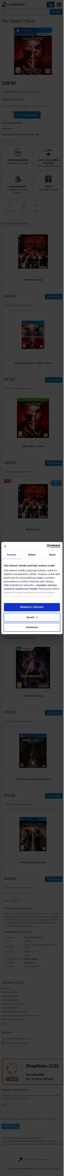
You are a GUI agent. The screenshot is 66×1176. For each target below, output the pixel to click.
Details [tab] (32, 554)
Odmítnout (32, 627)
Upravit (30, 617)
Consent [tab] (11, 554)
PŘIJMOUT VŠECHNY (32, 607)
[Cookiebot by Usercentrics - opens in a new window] (46, 546)
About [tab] (52, 554)
